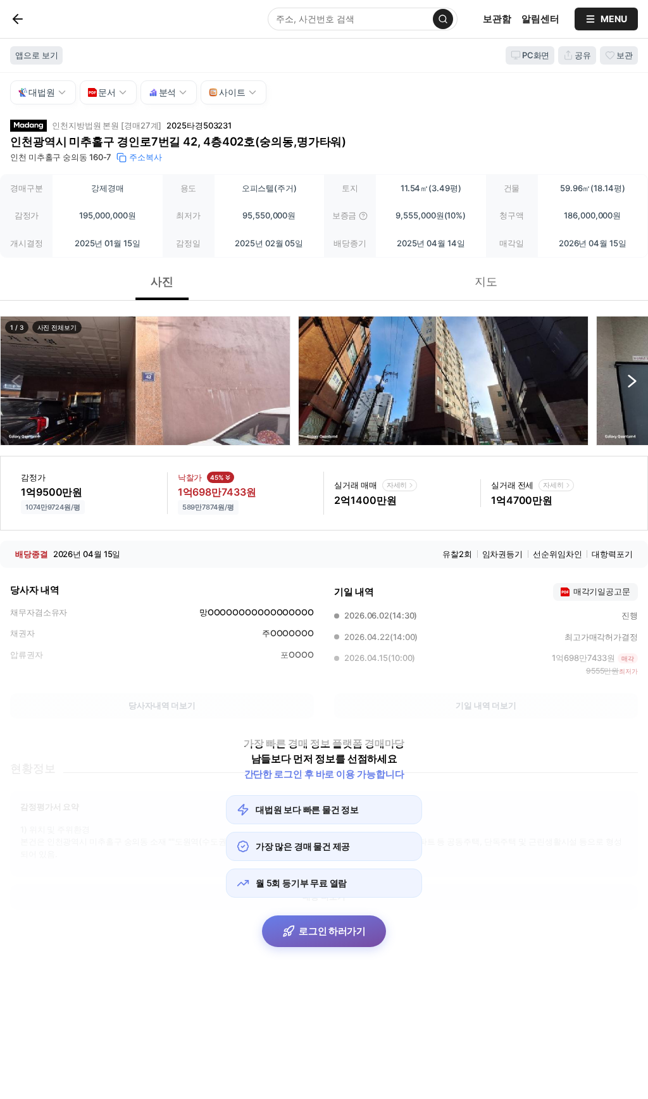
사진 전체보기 (57, 327)
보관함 (497, 19)
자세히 (397, 484)
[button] (145, 381)
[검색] (443, 19)
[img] (363, 215)
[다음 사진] (632, 381)
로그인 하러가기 (332, 931)
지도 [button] (486, 281)
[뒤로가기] (38, 19)
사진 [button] (162, 281)
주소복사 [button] (145, 157)
